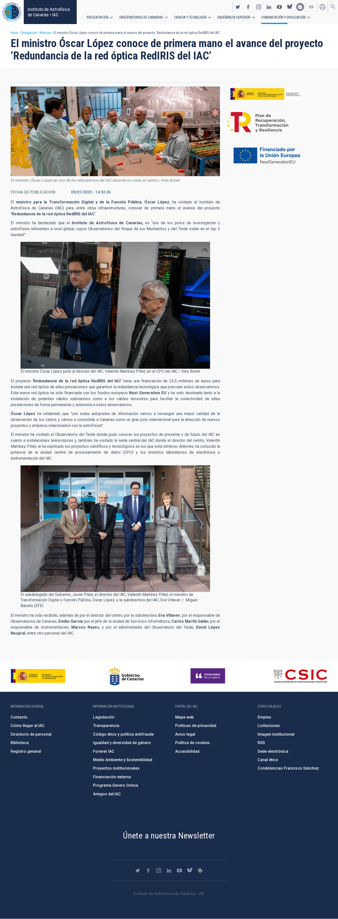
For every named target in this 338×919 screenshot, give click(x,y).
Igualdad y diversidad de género (122, 742)
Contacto (19, 717)
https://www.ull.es (208, 676)
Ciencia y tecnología (190, 17)
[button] (115, 131)
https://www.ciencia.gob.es (38, 676)
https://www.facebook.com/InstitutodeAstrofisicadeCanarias (248, 7)
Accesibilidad (187, 751)
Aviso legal (185, 734)
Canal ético (268, 759)
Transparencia (106, 725)
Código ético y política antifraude (123, 734)
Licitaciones (269, 725)
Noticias (45, 33)
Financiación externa (112, 777)
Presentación (97, 17)
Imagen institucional (276, 734)
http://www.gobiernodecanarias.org (126, 676)
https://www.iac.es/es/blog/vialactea (300, 7)
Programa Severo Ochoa (115, 785)
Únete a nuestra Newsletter (169, 835)
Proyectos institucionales (116, 768)
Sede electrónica (273, 751)
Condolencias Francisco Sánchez (288, 768)
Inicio (14, 33)
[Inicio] (12, 12)
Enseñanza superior (233, 17)
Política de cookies (192, 742)
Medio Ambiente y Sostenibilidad (122, 759)
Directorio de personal (31, 734)
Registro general (26, 751)
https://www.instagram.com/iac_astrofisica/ (258, 7)
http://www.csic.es (300, 676)
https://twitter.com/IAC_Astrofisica (238, 7)
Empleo (264, 717)
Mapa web (184, 717)
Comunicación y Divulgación (283, 17)
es (311, 7)
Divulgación (29, 33)
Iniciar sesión (322, 7)
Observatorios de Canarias (141, 17)
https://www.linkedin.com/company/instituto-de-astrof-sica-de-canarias (269, 7)
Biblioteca (20, 742)
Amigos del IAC (107, 794)
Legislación (103, 717)
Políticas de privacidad (195, 725)
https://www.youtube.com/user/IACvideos (279, 7)
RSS (261, 742)
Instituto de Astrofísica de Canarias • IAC (49, 12)
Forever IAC (103, 751)
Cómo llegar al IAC (28, 725)
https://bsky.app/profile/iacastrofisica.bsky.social (290, 7)
